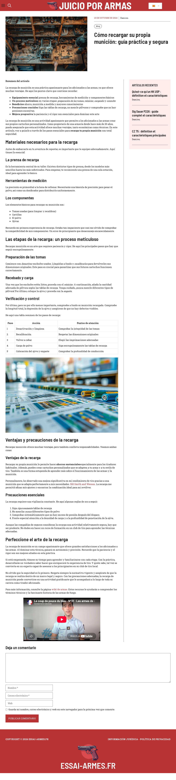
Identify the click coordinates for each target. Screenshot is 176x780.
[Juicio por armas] (52, 5)
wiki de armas (59, 589)
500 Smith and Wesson (82, 484)
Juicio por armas (95, 5)
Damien (124, 18)
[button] (9, 5)
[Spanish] (154, 6)
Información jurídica (123, 739)
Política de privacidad (155, 739)
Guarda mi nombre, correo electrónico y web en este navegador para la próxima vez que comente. (61, 709)
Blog (98, 26)
